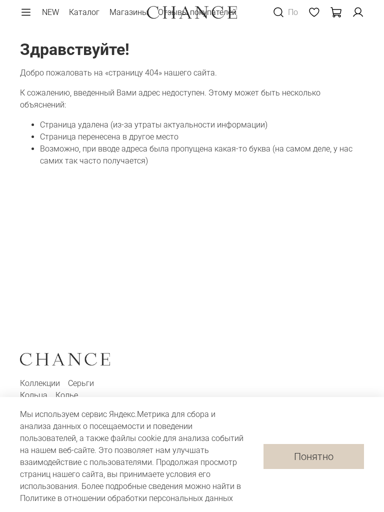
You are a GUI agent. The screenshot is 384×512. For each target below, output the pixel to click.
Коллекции (41, 383)
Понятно (314, 456)
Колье (67, 395)
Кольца (35, 395)
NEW (50, 12)
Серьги (81, 383)
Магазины (129, 12)
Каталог (84, 12)
